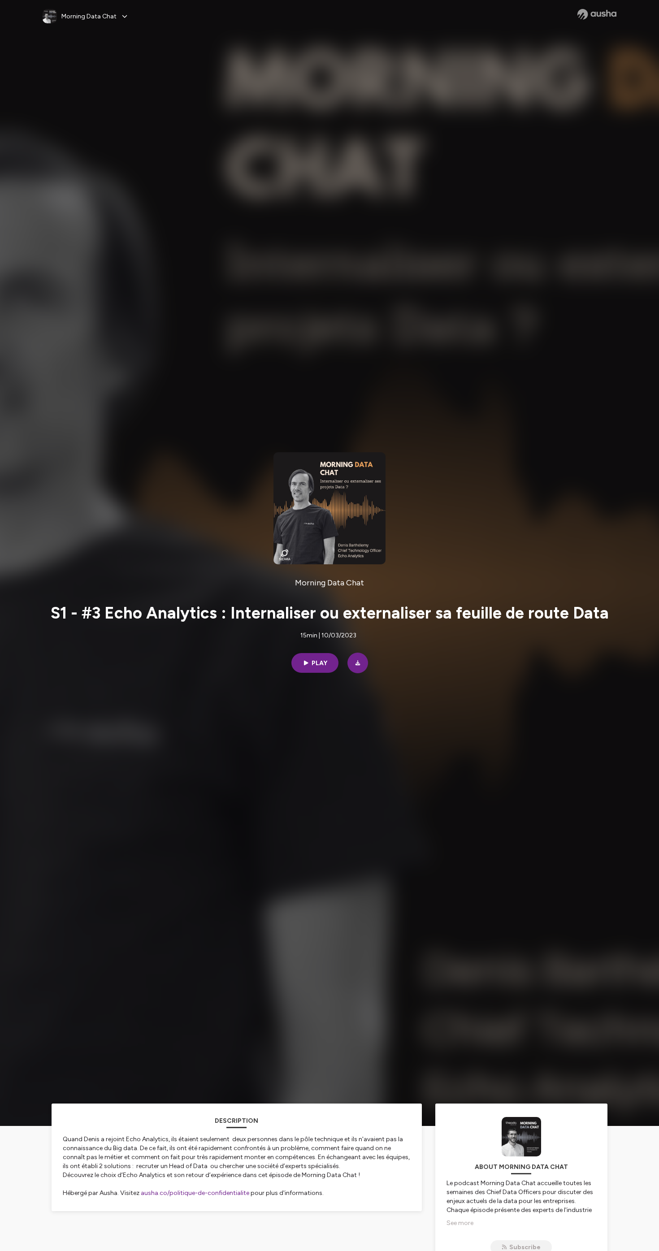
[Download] (357, 663)
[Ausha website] (596, 14)
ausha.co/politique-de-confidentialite (195, 1193)
